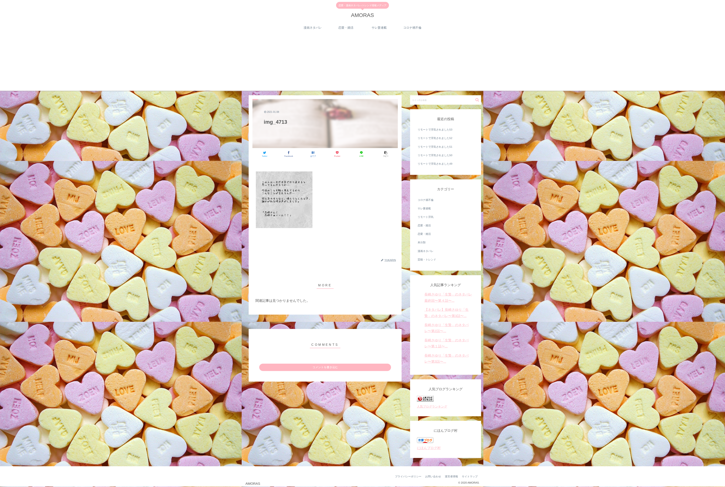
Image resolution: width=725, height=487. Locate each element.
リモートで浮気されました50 (435, 155)
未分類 (422, 242)
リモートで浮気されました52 (435, 138)
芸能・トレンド (427, 259)
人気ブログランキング (432, 406)
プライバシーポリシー (408, 476)
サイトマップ (470, 476)
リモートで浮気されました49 (435, 163)
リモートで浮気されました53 (435, 129)
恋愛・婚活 (424, 225)
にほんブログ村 (429, 448)
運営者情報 (451, 476)
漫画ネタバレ (425, 251)
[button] (477, 100)
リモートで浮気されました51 (435, 146)
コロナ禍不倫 (425, 199)
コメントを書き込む (325, 367)
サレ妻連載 (424, 208)
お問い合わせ (433, 476)
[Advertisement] (362, 64)
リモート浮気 (425, 216)
